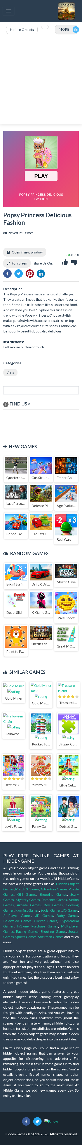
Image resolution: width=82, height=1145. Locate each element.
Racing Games (27, 931)
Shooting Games (53, 931)
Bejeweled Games (17, 921)
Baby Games (67, 915)
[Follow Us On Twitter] (37, 1121)
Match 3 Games (27, 889)
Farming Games (27, 910)
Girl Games (26, 894)
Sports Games (26, 937)
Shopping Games (53, 894)
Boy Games (53, 905)
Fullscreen (19, 263)
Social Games (50, 910)
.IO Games (70, 910)
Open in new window (27, 252)
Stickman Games (50, 937)
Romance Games (54, 899)
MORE (64, 29)
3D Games (44, 915)
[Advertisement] (41, 79)
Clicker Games (45, 921)
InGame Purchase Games (37, 926)
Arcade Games (29, 905)
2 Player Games (17, 915)
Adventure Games (53, 889)
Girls (10, 372)
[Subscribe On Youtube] (51, 1121)
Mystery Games (28, 899)
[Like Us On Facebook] (26, 1121)
